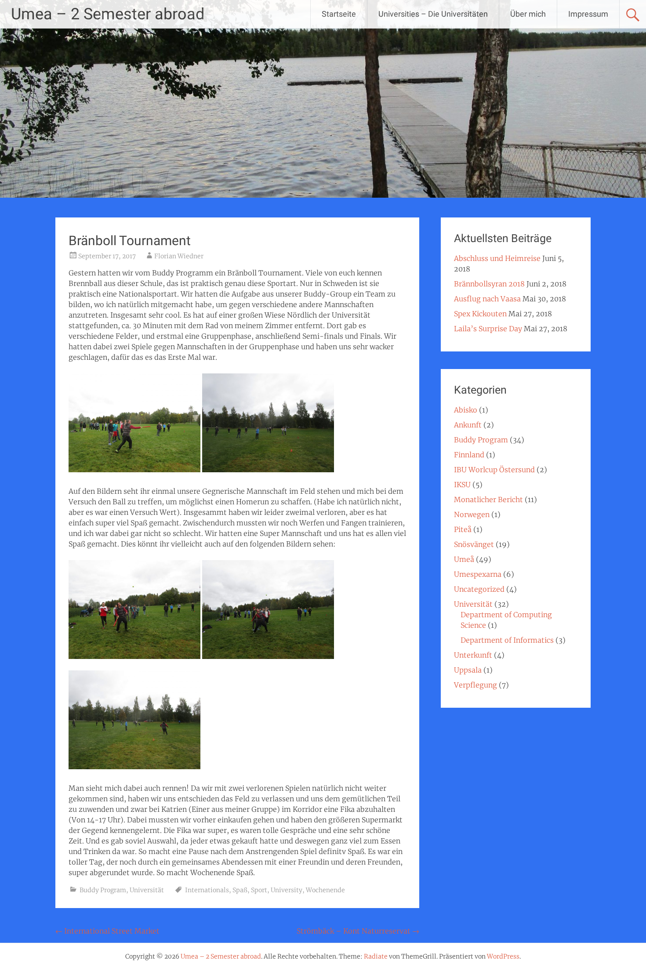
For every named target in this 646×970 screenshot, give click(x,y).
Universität (147, 890)
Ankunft (468, 424)
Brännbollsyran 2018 (489, 283)
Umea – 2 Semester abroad (107, 14)
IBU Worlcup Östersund (494, 469)
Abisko (465, 409)
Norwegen (472, 514)
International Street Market (107, 931)
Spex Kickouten (480, 313)
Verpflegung (475, 684)
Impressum (588, 13)
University (286, 890)
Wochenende (325, 890)
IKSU (462, 484)
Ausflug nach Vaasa (487, 298)
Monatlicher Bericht (488, 499)
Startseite (339, 13)
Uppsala (468, 670)
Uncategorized (479, 589)
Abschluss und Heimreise (497, 258)
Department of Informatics (507, 640)
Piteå (463, 529)
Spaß (239, 890)
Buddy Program (103, 890)
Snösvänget (474, 544)
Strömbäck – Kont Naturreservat (358, 931)
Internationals (207, 890)
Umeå (464, 559)
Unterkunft (473, 655)
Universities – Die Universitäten (433, 13)
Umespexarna (477, 574)
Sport (259, 890)
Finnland (469, 454)
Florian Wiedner (178, 256)
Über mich (528, 13)
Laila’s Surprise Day (488, 328)
